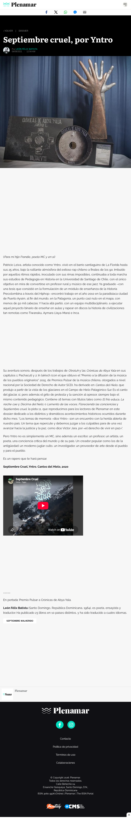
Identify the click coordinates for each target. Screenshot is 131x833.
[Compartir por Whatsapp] (65, 12)
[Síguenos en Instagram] (71, 725)
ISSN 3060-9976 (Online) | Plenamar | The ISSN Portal (65, 793)
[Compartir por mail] (84, 12)
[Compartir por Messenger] (75, 12)
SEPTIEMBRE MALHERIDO (19, 621)
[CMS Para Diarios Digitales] (75, 806)
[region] (65, 23)
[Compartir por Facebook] (46, 12)
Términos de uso (65, 755)
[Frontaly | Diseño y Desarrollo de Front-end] (54, 806)
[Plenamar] (19, 4)
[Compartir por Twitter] (56, 12)
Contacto (65, 739)
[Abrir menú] (125, 4)
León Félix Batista (26, 49)
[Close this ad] (129, 814)
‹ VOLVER (8, 31)
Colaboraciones (65, 763)
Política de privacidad (65, 747)
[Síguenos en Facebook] (60, 725)
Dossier (23, 31)
